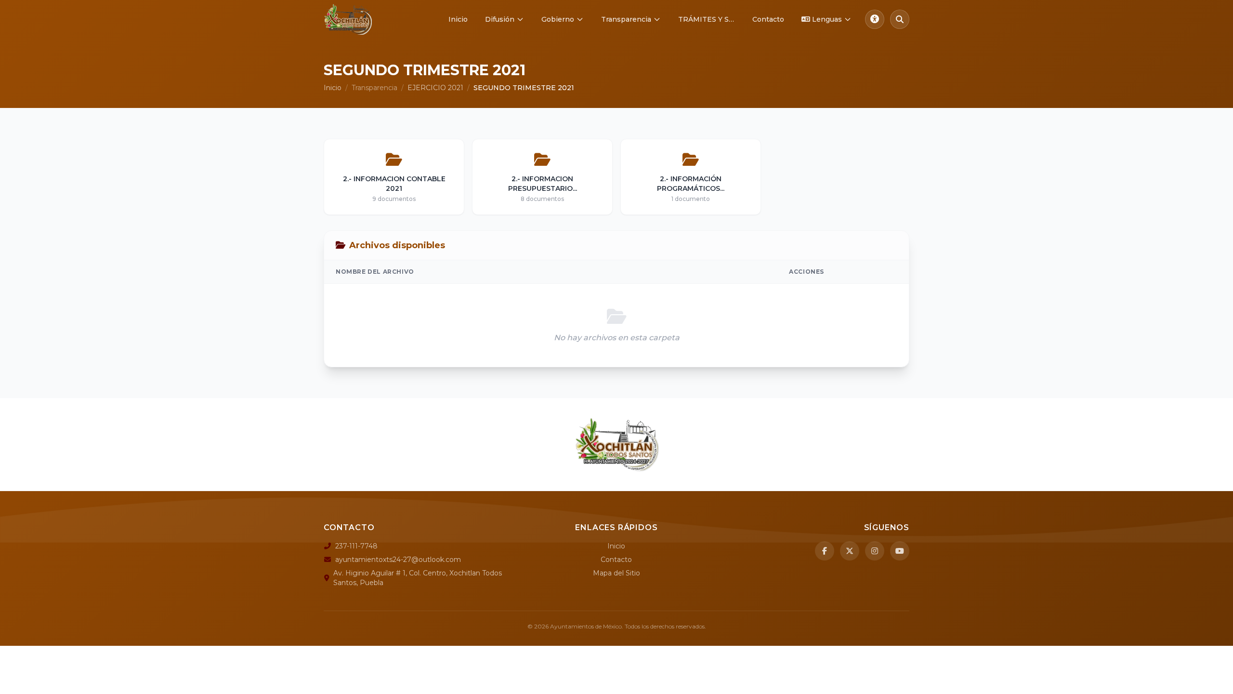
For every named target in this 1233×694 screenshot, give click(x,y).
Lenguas (827, 19)
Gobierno (557, 19)
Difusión (499, 19)
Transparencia (626, 19)
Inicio (458, 19)
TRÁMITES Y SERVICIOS (710, 19)
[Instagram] (874, 551)
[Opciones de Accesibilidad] (874, 19)
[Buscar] (899, 19)
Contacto (768, 19)
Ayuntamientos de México (586, 626)
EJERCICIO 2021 (435, 87)
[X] (849, 551)
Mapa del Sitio (616, 573)
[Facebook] (824, 551)
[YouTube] (899, 551)
